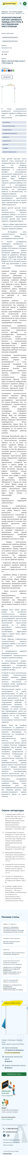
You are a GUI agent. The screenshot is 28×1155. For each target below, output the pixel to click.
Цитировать (7, 77)
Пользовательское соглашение (11, 1142)
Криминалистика (7, 48)
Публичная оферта (8, 1145)
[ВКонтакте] (2, 70)
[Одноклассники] (5, 70)
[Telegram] (7, 70)
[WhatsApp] (13, 70)
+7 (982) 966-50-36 (12, 1129)
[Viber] (11, 70)
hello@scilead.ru (11, 1132)
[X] (9, 70)
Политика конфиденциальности (11, 1140)
